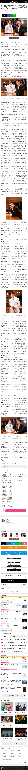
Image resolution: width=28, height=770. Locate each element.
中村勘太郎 (13, 756)
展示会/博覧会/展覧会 (7, 759)
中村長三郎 (21, 756)
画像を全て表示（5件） (15, 38)
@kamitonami (8, 522)
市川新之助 (19, 750)
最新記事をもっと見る (14, 695)
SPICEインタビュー (20, 591)
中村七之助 (13, 753)
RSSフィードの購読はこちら (14, 547)
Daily (5, 636)
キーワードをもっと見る (21, 762)
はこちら (10, 510)
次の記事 (23, 584)
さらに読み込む (14, 743)
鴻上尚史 (5, 591)
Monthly (23, 636)
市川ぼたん (5, 753)
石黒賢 (11, 591)
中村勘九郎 (21, 753)
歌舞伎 (4, 750)
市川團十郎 (11, 750)
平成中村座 (5, 756)
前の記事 (4, 584)
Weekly (14, 636)
